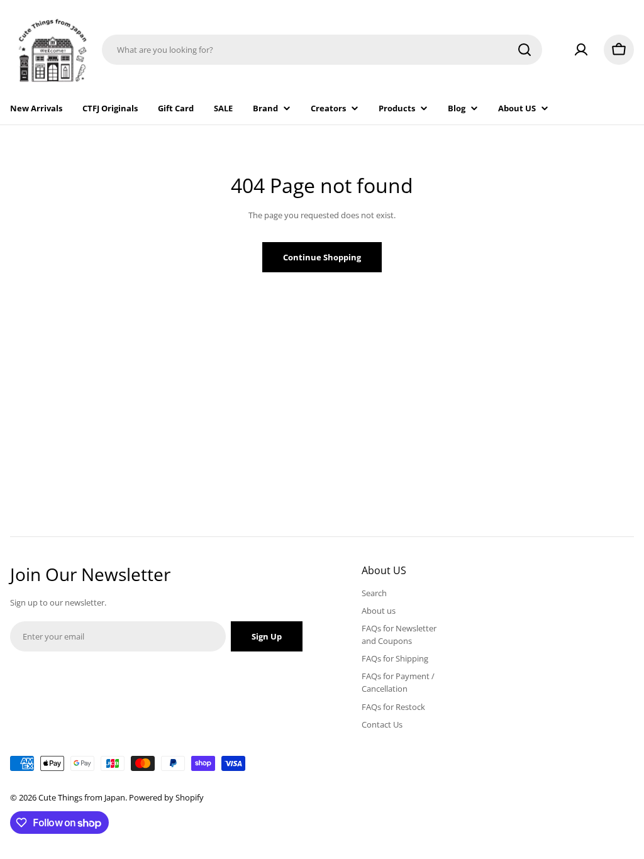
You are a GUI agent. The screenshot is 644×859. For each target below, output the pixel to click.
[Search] (524, 49)
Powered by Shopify (166, 797)
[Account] (581, 49)
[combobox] (322, 50)
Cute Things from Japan (81, 797)
